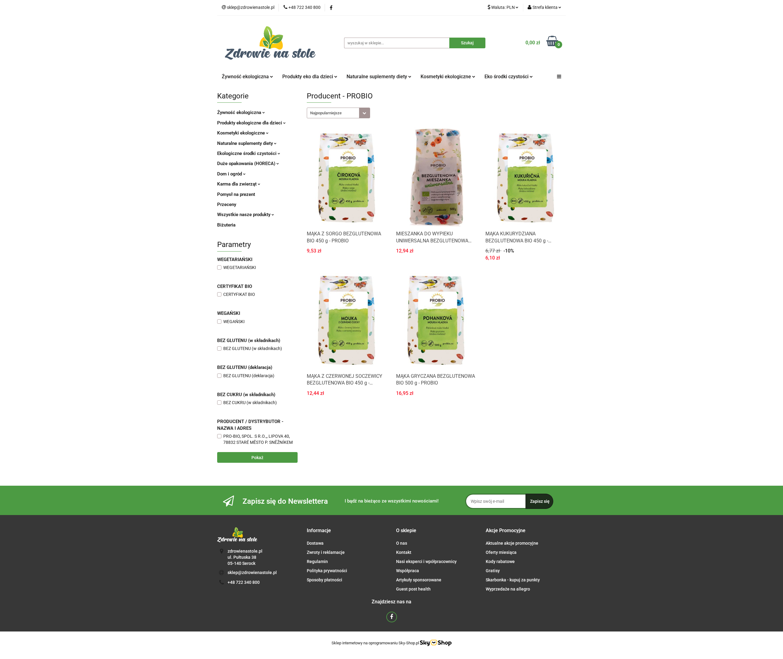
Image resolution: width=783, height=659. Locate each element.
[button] (319, 531)
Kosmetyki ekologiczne (446, 76)
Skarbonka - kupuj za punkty (513, 579)
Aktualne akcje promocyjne (512, 543)
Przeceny (226, 204)
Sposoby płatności (324, 579)
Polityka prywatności (327, 570)
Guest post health (413, 589)
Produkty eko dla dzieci (308, 76)
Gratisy (493, 570)
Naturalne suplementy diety (377, 76)
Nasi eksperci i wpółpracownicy (426, 561)
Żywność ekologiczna (239, 112)
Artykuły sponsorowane (418, 579)
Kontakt (403, 552)
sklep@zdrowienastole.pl (252, 572)
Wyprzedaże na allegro (508, 589)
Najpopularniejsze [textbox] (326, 113)
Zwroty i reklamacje (326, 552)
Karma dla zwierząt (237, 184)
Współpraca (407, 570)
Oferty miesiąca (501, 552)
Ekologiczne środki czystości (247, 153)
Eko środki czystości (507, 76)
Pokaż (257, 457)
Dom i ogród (230, 174)
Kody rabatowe (500, 561)
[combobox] (338, 113)
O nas (401, 543)
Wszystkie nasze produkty (244, 214)
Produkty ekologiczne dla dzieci (250, 123)
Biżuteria (226, 225)
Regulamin (317, 561)
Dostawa (315, 543)
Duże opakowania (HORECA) (246, 163)
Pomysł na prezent (236, 194)
